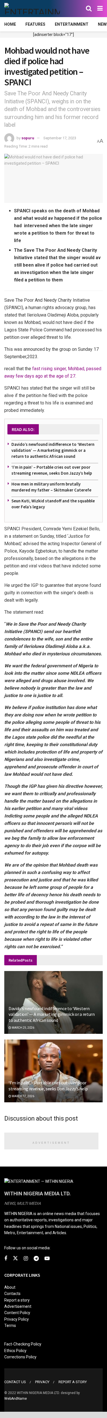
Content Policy (17, 1312)
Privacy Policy (16, 1319)
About (9, 1287)
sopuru (27, 138)
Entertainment (71, 24)
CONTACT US (15, 1382)
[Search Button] (89, 8)
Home (10, 24)
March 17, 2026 (22, 1096)
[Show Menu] (100, 8)
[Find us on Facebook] (5, 1258)
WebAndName (15, 1399)
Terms (10, 1325)
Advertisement (17, 1306)
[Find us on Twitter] (15, 1258)
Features (35, 24)
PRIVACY (42, 1382)
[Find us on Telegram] (36, 1258)
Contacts (12, 1293)
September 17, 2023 (59, 138)
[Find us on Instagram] (26, 1258)
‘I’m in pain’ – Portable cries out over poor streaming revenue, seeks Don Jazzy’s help (48, 1085)
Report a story (17, 1300)
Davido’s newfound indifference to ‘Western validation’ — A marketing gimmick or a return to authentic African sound (52, 450)
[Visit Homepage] (32, 8)
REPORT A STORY (72, 1382)
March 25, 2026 (22, 1027)
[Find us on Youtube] (47, 1258)
